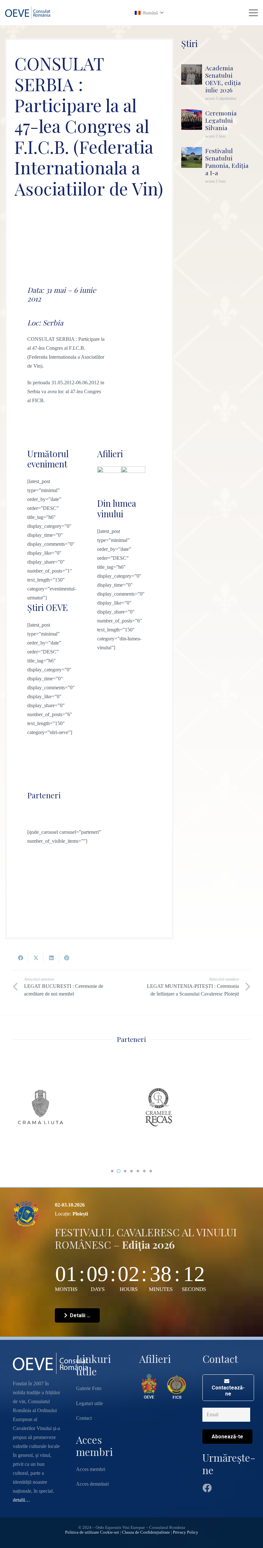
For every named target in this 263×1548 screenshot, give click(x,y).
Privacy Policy (185, 1532)
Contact (84, 1418)
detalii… (21, 1500)
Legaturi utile (89, 1403)
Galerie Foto (88, 1388)
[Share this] (20, 958)
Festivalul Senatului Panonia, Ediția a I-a (227, 161)
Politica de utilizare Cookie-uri (92, 1532)
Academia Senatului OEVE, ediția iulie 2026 (223, 79)
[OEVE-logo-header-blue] (29, 12)
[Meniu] (253, 13)
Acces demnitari (92, 1484)
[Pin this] (66, 958)
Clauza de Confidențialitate (146, 1532)
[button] (149, 13)
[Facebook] (207, 1488)
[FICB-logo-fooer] (176, 1386)
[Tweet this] (36, 958)
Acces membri (90, 1469)
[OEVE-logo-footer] (149, 1386)
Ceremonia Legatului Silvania (221, 120)
